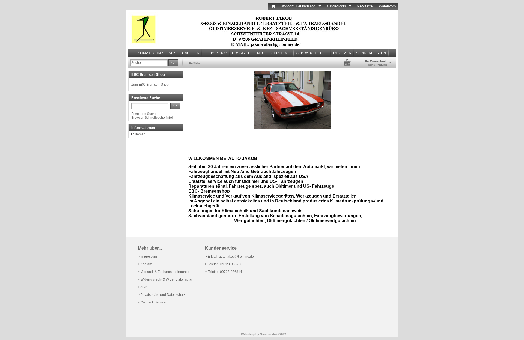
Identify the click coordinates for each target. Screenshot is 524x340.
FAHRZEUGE (280, 53)
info (169, 118)
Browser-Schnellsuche (148, 118)
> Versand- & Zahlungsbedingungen (165, 272)
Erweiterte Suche (144, 114)
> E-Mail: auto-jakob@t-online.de (229, 256)
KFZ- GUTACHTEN (184, 53)
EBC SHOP (218, 53)
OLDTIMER (342, 53)
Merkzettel (365, 6)
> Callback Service (152, 302)
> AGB (142, 287)
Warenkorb (387, 6)
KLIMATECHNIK (151, 53)
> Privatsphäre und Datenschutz (161, 295)
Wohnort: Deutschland (301, 6)
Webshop (248, 334)
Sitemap (139, 134)
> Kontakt (145, 264)
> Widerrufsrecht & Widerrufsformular (165, 279)
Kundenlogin (338, 6)
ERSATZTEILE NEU (248, 53)
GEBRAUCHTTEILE (312, 53)
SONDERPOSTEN (371, 53)
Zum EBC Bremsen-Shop (150, 85)
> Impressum (147, 256)
